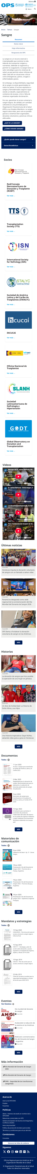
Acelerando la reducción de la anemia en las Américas (25, 1024)
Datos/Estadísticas (11, 145)
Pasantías (6, 1106)
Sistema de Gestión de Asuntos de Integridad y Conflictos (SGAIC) (18, 1122)
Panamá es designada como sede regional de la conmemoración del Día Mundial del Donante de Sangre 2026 (17, 601)
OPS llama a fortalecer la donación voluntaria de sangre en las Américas (16, 632)
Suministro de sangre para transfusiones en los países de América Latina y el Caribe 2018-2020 (22, 799)
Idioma (31, 1)
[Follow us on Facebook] (8, 1152)
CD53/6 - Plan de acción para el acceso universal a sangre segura (23, 962)
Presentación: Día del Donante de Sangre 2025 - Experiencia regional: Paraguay (23, 898)
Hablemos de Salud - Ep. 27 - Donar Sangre (23, 853)
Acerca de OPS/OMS (9, 1101)
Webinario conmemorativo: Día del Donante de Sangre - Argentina (25, 1039)
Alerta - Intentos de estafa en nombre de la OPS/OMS (16, 1115)
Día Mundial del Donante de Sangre (18, 1075)
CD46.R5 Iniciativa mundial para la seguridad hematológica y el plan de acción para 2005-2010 (23, 978)
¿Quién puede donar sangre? (15, 139)
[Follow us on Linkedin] (20, 1152)
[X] (4, 1152)
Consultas (6, 1138)
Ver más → (11, 196)
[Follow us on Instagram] (12, 1152)
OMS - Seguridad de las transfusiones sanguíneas (19, 1082)
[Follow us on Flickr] (24, 1152)
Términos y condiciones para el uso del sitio (17, 1130)
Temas (9, 30)
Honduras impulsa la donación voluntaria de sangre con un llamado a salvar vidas (18, 571)
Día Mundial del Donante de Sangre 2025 (18, 1068)
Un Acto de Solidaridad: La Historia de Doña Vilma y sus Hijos (17, 707)
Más (18, 642)
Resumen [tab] (18, 39)
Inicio (3, 30)
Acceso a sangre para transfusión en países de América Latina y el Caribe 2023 (23, 768)
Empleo (5, 1103)
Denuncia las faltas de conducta (18, 1143)
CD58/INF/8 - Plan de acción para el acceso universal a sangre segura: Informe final (23, 934)
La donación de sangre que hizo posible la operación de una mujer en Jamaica (17, 677)
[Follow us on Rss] (28, 1152)
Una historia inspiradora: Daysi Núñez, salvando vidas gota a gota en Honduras (18, 736)
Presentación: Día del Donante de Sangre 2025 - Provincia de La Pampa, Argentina (23, 869)
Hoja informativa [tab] (18, 48)
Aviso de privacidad (9, 1125)
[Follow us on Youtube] (16, 1152)
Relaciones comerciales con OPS (13, 1118)
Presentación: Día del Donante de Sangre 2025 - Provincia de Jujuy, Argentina (23, 883)
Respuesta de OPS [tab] (18, 53)
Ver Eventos (6, 1004)
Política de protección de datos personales (16, 1128)
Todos (3, 760)
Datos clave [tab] (18, 44)
